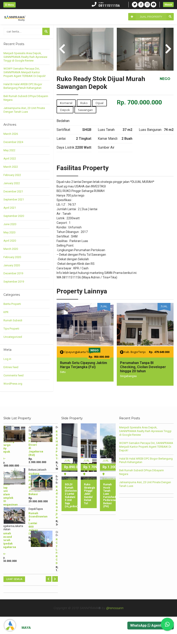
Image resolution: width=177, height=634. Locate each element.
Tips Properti (11, 328)
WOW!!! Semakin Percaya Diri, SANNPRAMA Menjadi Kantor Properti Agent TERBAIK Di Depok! (24, 72)
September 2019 (13, 281)
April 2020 (9, 240)
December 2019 (13, 273)
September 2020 (13, 216)
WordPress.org (12, 383)
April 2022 (9, 158)
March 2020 (10, 248)
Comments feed (13, 375)
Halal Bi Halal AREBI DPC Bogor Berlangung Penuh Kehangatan (22, 86)
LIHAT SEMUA (14, 579)
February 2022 (12, 175)
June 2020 (9, 224)
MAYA (26, 628)
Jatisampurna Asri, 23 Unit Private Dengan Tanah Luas (24, 109)
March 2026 (10, 133)
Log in (7, 359)
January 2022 (11, 183)
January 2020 (11, 265)
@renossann (114, 608)
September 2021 (13, 199)
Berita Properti (12, 304)
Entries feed (10, 367)
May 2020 (9, 232)
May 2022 (9, 150)
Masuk (168, 4)
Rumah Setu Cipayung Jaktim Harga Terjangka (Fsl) (83, 365)
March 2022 (10, 166)
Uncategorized (12, 336)
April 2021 (9, 207)
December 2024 (13, 142)
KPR (5, 312)
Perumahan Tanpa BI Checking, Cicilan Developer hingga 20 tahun (143, 367)
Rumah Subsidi (12, 320)
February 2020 (12, 257)
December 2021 (13, 191)
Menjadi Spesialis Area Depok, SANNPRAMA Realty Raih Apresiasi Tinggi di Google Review (25, 57)
